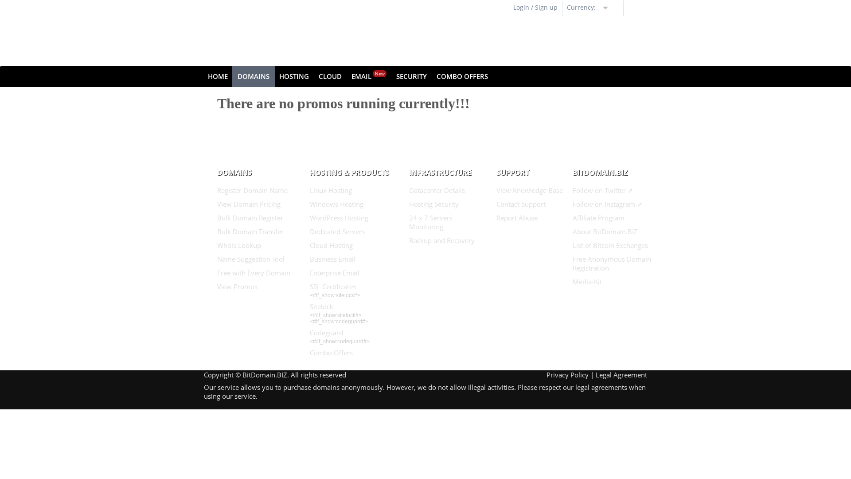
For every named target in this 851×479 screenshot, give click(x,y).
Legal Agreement (621, 374)
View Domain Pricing (249, 204)
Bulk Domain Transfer (250, 231)
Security (411, 76)
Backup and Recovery (442, 240)
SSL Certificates (333, 286)
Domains (253, 76)
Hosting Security (434, 204)
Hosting (294, 76)
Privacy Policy (568, 374)
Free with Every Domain (253, 272)
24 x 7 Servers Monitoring (431, 222)
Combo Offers (462, 76)
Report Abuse (517, 217)
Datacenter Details (437, 190)
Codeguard (326, 332)
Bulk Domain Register (250, 217)
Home (218, 76)
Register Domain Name (252, 190)
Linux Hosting (331, 190)
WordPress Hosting (339, 217)
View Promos (237, 286)
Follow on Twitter (599, 190)
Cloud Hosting (331, 245)
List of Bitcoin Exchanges (610, 245)
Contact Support (521, 204)
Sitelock (321, 306)
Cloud (330, 76)
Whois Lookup (239, 245)
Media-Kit (587, 281)
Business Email (332, 259)
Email (368, 76)
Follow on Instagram (604, 204)
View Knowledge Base (529, 190)
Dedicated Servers (337, 231)
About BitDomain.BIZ (605, 231)
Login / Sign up (535, 7)
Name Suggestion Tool (251, 259)
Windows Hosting (336, 204)
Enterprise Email (334, 272)
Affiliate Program (599, 217)
